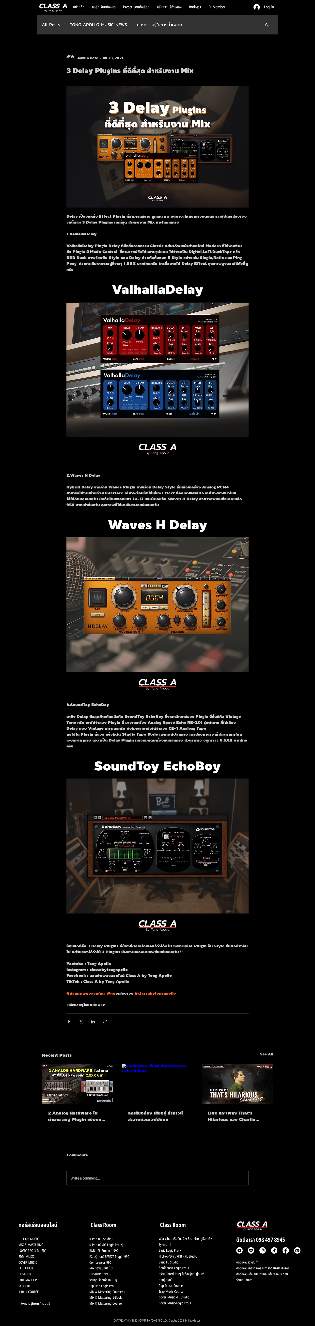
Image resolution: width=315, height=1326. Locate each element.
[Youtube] (239, 1250)
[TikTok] (274, 1250)
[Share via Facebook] (68, 1021)
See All (266, 1054)
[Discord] (297, 1250)
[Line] (251, 1250)
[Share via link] (105, 1021)
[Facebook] (286, 1250)
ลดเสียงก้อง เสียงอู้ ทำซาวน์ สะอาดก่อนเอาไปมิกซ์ (155, 1116)
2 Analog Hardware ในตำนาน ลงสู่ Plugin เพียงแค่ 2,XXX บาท (76, 1116)
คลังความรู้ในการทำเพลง (159, 24)
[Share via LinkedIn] (93, 1021)
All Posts (51, 24)
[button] (267, 25)
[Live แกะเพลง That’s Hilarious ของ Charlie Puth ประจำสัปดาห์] (237, 1084)
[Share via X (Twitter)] (81, 1021)
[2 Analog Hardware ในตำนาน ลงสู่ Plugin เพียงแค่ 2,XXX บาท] (77, 1084)
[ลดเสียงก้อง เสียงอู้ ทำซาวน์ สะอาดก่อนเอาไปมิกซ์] (157, 1084)
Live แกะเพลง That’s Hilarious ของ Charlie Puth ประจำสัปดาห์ (231, 1116)
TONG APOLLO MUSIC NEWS (98, 24)
